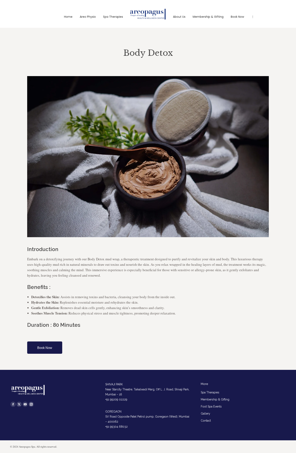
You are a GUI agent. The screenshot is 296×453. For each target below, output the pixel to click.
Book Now (44, 348)
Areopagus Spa (27, 446)
